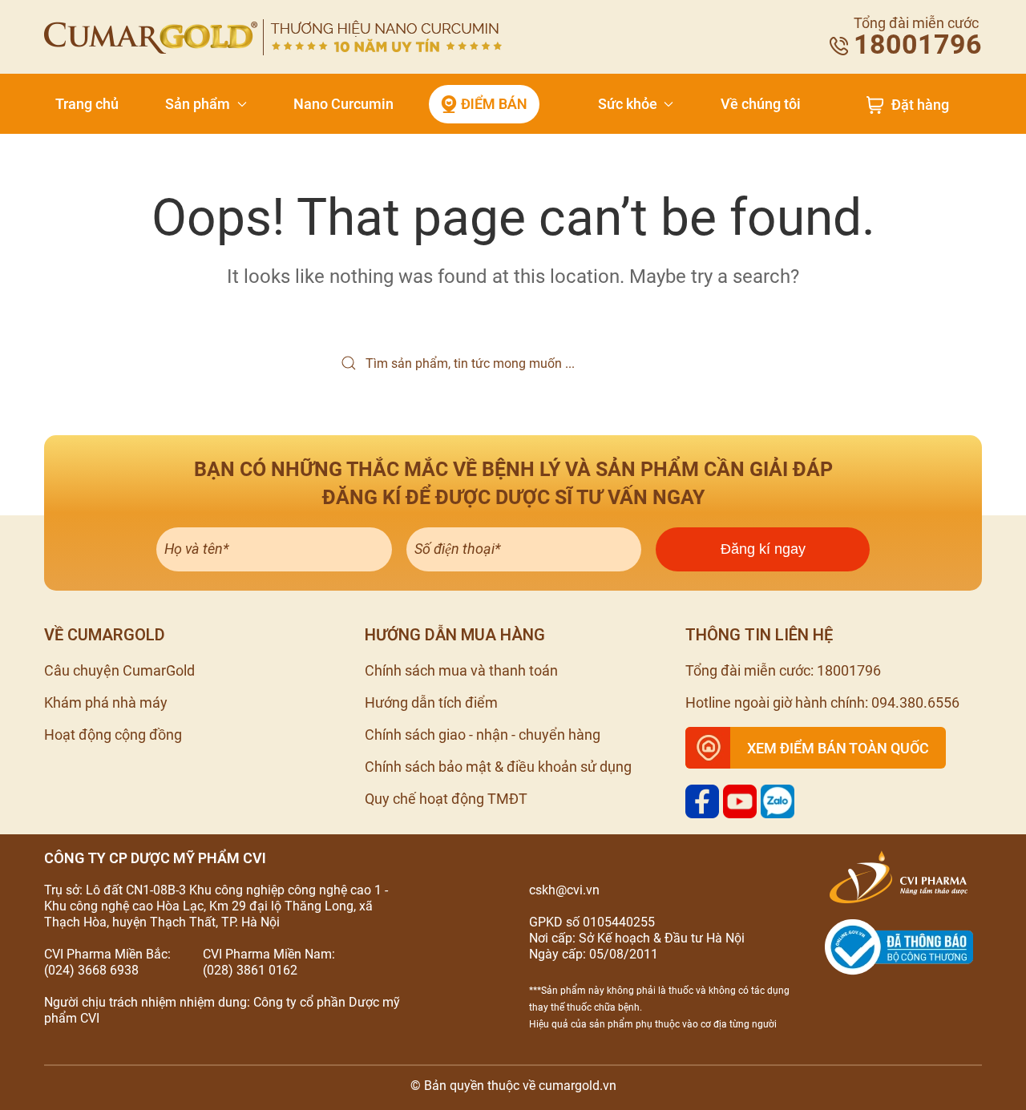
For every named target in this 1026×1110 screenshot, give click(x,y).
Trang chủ (87, 103)
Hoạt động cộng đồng (113, 734)
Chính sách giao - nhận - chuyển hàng (482, 734)
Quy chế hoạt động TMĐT (446, 798)
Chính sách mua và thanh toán (461, 670)
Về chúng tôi (761, 103)
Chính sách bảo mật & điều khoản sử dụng (498, 766)
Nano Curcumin (343, 103)
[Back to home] (273, 37)
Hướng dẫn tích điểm (431, 702)
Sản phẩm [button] (197, 103)
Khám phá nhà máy (106, 702)
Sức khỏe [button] (627, 103)
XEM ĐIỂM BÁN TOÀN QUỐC (838, 748)
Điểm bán (494, 103)
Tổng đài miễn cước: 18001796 (783, 670)
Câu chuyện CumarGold (119, 670)
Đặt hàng (920, 105)
